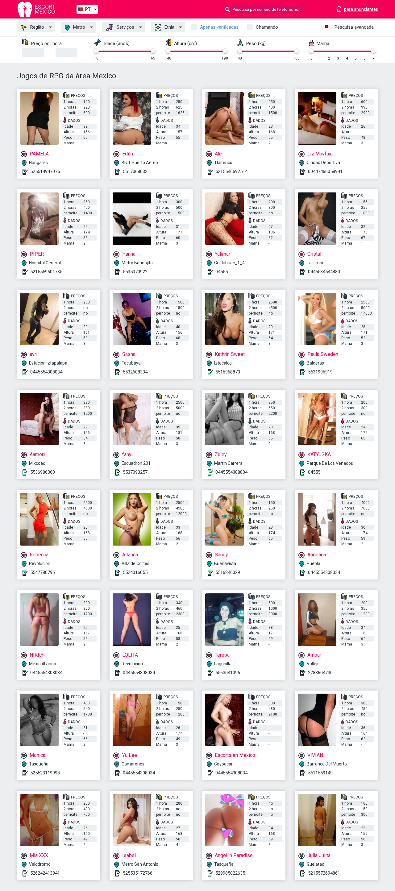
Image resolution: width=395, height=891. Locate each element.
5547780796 (42, 572)
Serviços (124, 27)
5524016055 (135, 572)
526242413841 (45, 873)
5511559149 (320, 773)
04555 (221, 271)
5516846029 (227, 572)
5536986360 (42, 472)
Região (36, 27)
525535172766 (137, 873)
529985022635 (230, 873)
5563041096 (227, 672)
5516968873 (227, 372)
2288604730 (320, 672)
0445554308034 (46, 372)
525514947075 (45, 171)
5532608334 (135, 372)
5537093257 (135, 472)
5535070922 (135, 271)
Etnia (168, 27)
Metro (78, 27)
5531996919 (320, 372)
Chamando (267, 27)
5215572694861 (324, 873)
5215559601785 (46, 271)
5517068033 (135, 171)
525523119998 (45, 773)
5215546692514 (231, 171)
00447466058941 (325, 171)
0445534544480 (324, 271)
